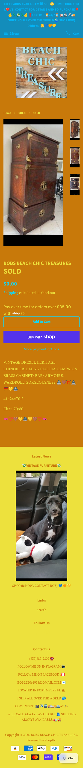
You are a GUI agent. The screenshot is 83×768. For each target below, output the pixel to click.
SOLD (22, 113)
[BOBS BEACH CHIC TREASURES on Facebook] (36, 633)
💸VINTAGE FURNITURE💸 (41, 465)
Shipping (10, 292)
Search (41, 609)
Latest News (41, 456)
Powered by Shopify (41, 740)
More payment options (41, 349)
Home (7, 113)
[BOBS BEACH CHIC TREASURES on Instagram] (47, 633)
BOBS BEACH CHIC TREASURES (54, 734)
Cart (76, 33)
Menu (14, 33)
